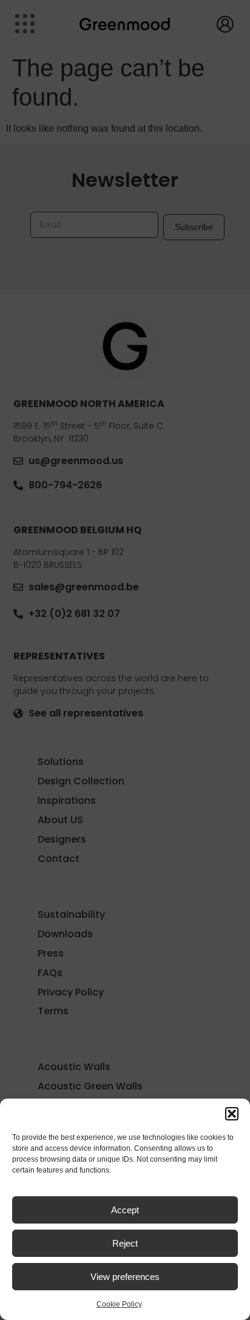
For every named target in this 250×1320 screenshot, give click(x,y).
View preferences (125, 1276)
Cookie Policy (119, 1304)
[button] (232, 1114)
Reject (125, 1243)
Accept (125, 1210)
